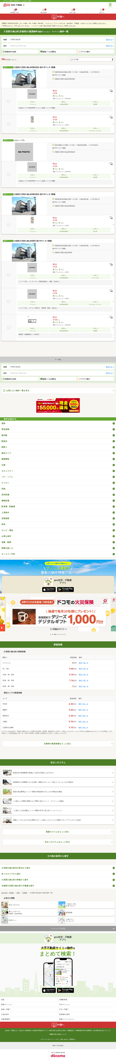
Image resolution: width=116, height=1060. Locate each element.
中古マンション (64, 1004)
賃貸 (2, 999)
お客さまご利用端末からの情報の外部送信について (33, 1030)
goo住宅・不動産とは (11, 1030)
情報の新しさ (7, 548)
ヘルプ (56, 1039)
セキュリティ (7, 471)
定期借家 (5, 518)
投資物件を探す (64, 1014)
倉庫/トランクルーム (66, 1019)
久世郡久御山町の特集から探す (15, 880)
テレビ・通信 (7, 530)
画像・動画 (6, 542)
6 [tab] (61, 634)
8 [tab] (65, 634)
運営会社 (71, 1039)
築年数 (4, 435)
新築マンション (6, 1004)
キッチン (5, 483)
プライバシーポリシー (46, 1039)
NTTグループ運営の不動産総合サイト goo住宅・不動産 (17, 1)
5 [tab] (59, 634)
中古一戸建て (64, 1009)
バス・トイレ (7, 477)
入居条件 (5, 512)
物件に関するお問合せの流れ (57, 1030)
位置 (3, 465)
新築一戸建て (6, 1009)
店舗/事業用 (5, 1019)
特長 (3, 524)
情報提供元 (70, 1030)
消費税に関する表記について (57, 1034)
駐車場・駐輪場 (8, 506)
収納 (3, 489)
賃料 (3, 423)
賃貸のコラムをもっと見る (57, 832)
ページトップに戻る (58, 928)
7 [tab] (63, 634)
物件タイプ (6, 453)
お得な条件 (6, 536)
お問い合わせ (64, 1039)
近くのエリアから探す (11, 874)
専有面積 (5, 429)
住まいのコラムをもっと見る (57, 842)
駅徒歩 (4, 441)
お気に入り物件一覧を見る (17, 390)
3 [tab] (55, 634)
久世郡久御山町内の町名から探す (16, 868)
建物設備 (5, 501)
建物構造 (5, 459)
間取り (4, 447)
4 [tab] (57, 634)
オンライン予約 (8, 554)
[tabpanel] (58, 614)
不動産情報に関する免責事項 (83, 1030)
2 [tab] (52, 634)
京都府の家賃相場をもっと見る (57, 744)
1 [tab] (50, 634)
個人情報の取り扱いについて (101, 1030)
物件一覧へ (83, 663)
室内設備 (5, 494)
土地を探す (5, 1014)
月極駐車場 (63, 999)
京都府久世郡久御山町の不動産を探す (18, 886)
